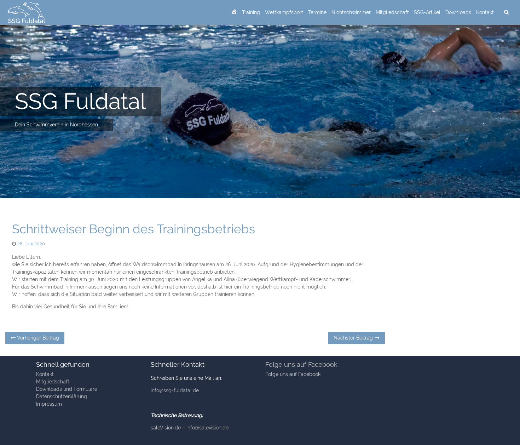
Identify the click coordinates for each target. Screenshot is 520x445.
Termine (317, 12)
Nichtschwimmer (351, 12)
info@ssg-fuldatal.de (175, 390)
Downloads (458, 12)
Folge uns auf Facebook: (302, 364)
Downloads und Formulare (66, 389)
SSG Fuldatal (80, 101)
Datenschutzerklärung (61, 396)
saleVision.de (166, 427)
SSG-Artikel (427, 12)
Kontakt (485, 12)
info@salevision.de (207, 427)
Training (251, 12)
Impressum (49, 404)
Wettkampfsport (284, 12)
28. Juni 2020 (31, 243)
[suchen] (506, 12)
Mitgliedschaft (392, 12)
